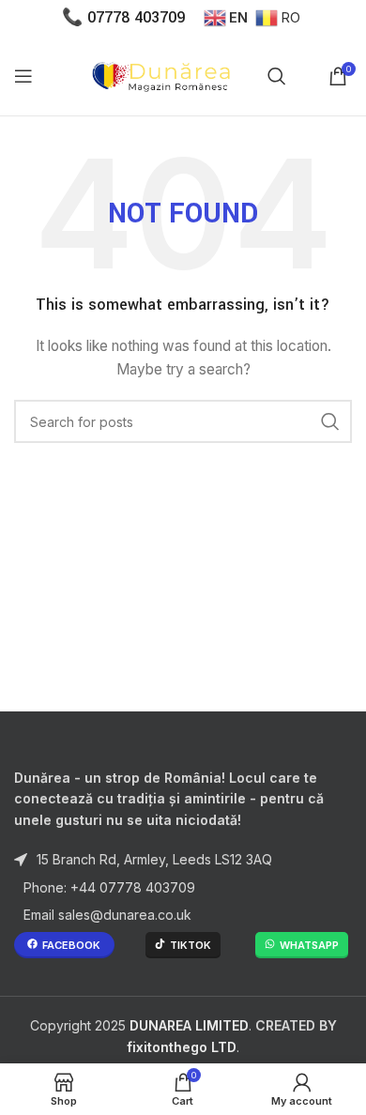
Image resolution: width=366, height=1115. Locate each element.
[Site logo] (165, 74)
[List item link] (183, 888)
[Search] (277, 76)
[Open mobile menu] (23, 76)
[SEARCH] (330, 421)
